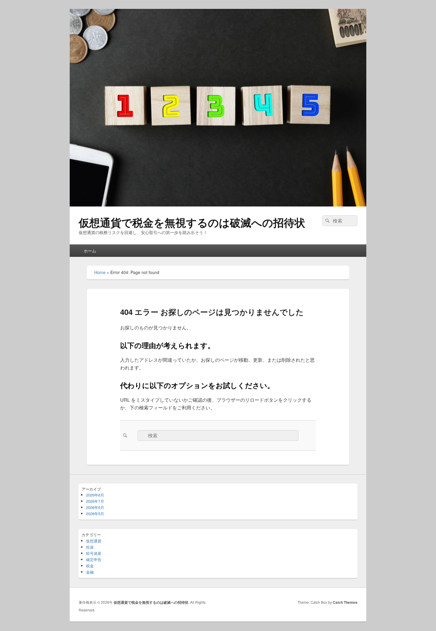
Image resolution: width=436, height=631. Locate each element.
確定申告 (93, 559)
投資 (90, 547)
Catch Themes (345, 602)
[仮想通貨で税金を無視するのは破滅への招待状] (218, 204)
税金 (90, 565)
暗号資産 (93, 553)
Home (100, 272)
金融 (90, 572)
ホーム (90, 251)
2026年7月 (95, 501)
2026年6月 (95, 507)
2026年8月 (95, 495)
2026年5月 (95, 513)
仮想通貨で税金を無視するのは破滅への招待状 (192, 222)
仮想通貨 (93, 541)
